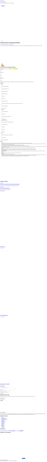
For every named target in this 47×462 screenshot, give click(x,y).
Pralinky (2, 422)
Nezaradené (3, 6)
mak (8, 430)
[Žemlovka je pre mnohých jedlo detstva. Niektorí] (29, 451)
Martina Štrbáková (11, 44)
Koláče (2, 420)
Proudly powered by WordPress (4, 460)
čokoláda (21, 430)
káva (7, 430)
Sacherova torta (2, 246)
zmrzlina (18, 430)
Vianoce (2, 427)
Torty (2, 426)
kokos (6, 430)
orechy (10, 430)
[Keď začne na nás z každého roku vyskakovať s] (17, 439)
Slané (2, 424)
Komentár (1, 389)
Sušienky (3, 425)
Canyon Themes (14, 460)
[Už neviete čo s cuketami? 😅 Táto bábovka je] (6, 439)
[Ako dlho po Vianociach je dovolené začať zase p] (17, 451)
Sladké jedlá (3, 423)
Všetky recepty (3, 5)
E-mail (1, 392)
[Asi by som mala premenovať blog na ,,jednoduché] (40, 451)
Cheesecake (3, 418)
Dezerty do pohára (4, 419)
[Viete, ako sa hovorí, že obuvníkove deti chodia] (29, 439)
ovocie (13, 430)
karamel (3, 430)
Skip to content (2, 0)
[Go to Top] (0, 461)
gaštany (1, 430)
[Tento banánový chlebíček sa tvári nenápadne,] (6, 451)
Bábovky (3, 417)
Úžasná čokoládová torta (4, 315)
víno (16, 430)
